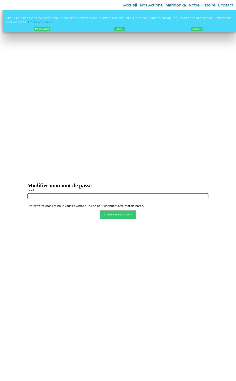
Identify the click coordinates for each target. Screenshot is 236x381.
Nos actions (151, 5)
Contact (225, 5)
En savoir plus (40, 22)
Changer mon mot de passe (118, 214)
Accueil (130, 5)
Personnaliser (42, 29)
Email (30, 190)
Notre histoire (202, 5)
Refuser (119, 29)
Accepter (196, 29)
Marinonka (175, 5)
